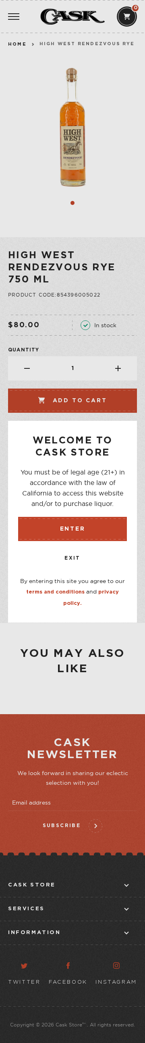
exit (72, 558)
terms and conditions (55, 592)
